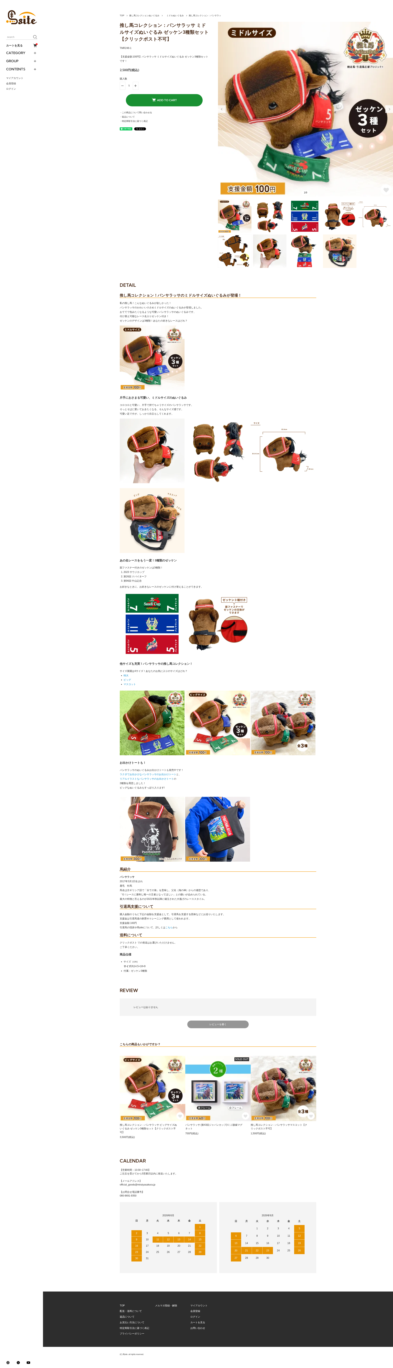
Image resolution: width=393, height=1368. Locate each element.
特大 (126, 675)
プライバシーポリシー (132, 1333)
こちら (169, 927)
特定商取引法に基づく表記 (134, 1328)
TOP (122, 15)
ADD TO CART (167, 100)
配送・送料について (131, 1311)
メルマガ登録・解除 (166, 1305)
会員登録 (11, 83)
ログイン (11, 89)
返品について (127, 1316)
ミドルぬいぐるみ (174, 15)
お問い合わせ (197, 1328)
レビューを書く (218, 1024)
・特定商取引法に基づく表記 (134, 121)
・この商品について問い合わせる (136, 112)
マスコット (130, 684)
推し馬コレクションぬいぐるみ (144, 15)
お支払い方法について (132, 1322)
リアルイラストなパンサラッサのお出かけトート (147, 778)
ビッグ (127, 679)
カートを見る (21, 45)
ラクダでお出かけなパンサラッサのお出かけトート (148, 774)
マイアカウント (14, 78)
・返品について (127, 117)
